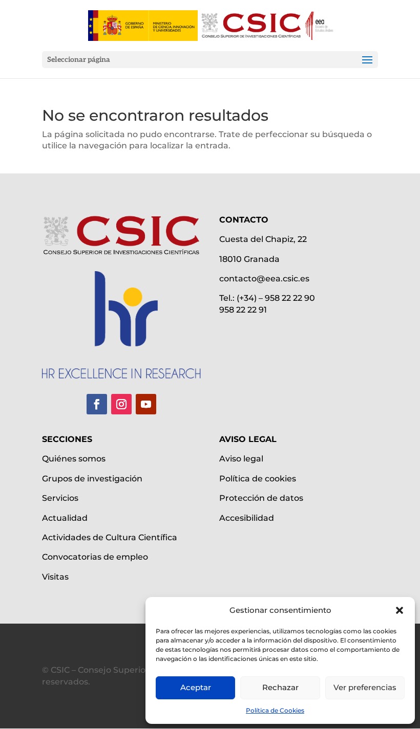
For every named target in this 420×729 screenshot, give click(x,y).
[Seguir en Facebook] (97, 404)
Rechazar (280, 687)
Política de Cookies (275, 710)
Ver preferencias (364, 687)
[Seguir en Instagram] (121, 404)
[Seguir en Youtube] (146, 404)
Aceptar (195, 687)
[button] (399, 610)
